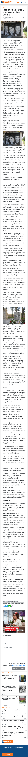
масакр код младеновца (17, 603)
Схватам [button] (7, 754)
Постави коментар (18, 668)
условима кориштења (18, 665)
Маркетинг (10, 745)
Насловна (4, 745)
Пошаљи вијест (18, 745)
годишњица (15, 601)
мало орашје (6, 603)
